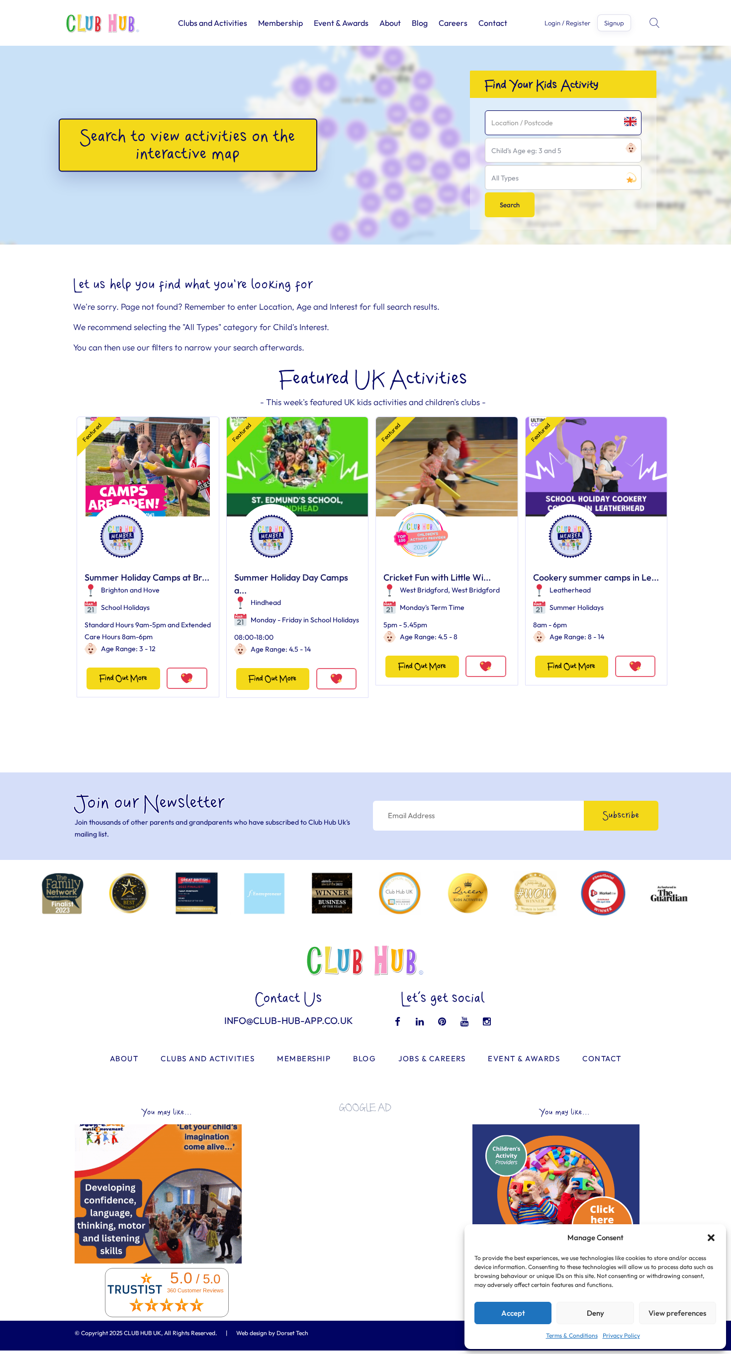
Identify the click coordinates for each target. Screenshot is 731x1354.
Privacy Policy (621, 1335)
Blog (420, 23)
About (390, 23)
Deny (595, 1313)
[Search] (655, 22)
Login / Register (567, 23)
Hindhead (266, 602)
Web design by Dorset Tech (272, 1333)
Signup (614, 23)
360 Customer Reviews (195, 1290)
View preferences (677, 1313)
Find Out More (123, 678)
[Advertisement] (365, 1190)
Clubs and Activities (212, 23)
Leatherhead (570, 590)
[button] (711, 1238)
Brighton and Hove (130, 590)
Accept (513, 1313)
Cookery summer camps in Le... (596, 577)
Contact (492, 23)
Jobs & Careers (431, 1058)
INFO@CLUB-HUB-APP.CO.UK (288, 1020)
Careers (453, 23)
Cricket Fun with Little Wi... (437, 577)
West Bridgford (424, 590)
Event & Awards (341, 23)
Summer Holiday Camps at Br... (147, 577)
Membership (280, 23)
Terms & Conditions (572, 1335)
